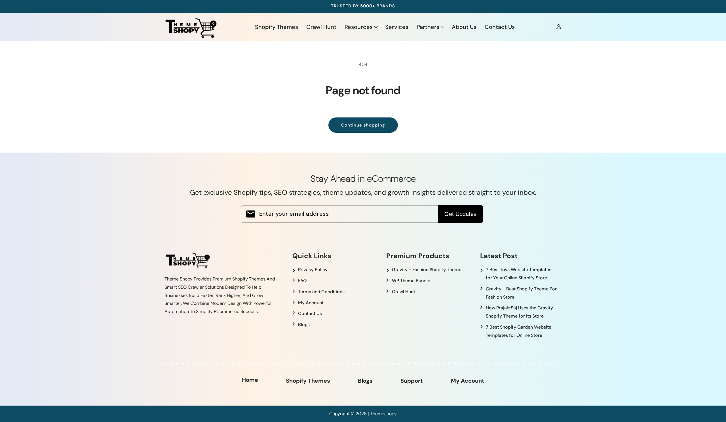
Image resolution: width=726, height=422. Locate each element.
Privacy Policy (313, 270)
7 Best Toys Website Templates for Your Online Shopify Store (518, 274)
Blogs (304, 324)
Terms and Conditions (321, 292)
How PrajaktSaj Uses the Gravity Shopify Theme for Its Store (519, 312)
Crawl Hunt (403, 292)
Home (250, 380)
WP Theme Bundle (411, 281)
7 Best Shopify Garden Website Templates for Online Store (518, 331)
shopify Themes (308, 380)
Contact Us (310, 313)
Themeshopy (383, 414)
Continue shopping (363, 125)
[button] (360, 27)
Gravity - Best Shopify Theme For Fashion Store (521, 293)
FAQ (302, 281)
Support (411, 380)
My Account (311, 303)
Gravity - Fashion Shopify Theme (426, 270)
